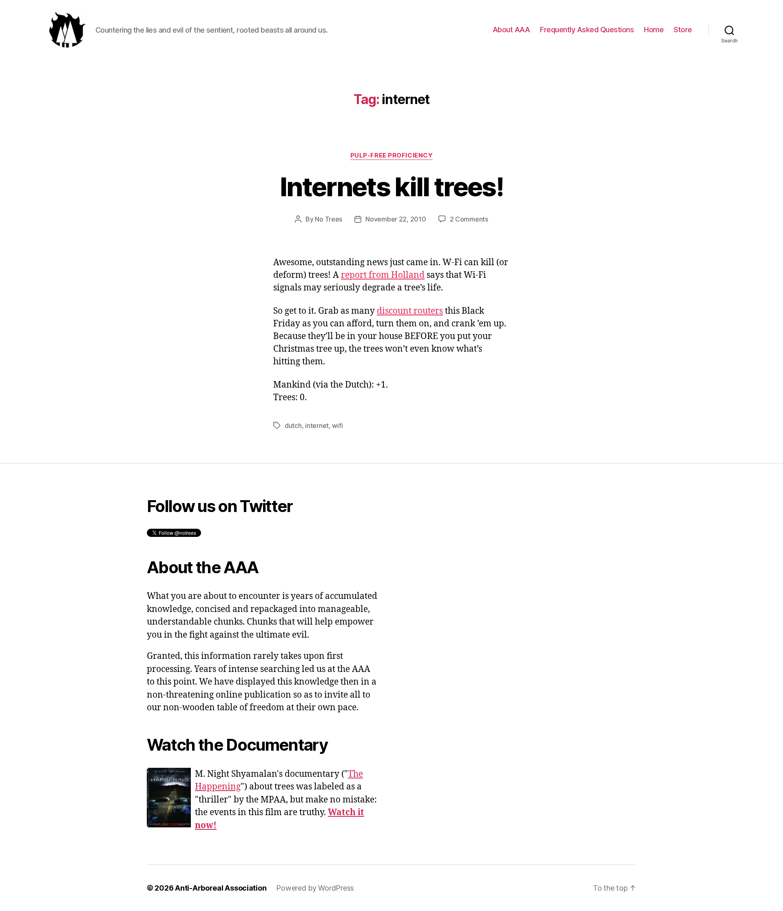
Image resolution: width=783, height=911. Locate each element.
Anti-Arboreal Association (220, 888)
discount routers (410, 311)
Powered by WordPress (315, 888)
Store (683, 29)
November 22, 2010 (395, 219)
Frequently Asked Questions (587, 29)
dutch (293, 425)
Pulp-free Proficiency (391, 155)
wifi (337, 425)
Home (654, 29)
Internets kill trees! (391, 186)
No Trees (328, 219)
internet (317, 425)
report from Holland (383, 275)
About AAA (511, 29)
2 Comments (469, 219)
